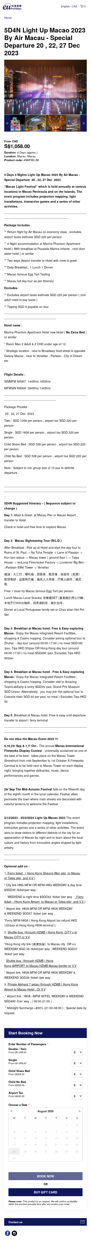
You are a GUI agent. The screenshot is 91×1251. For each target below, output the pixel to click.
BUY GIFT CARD (45, 1192)
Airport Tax (16, 1094)
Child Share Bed (19, 1072)
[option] (14, 123)
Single (17, 1061)
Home (7, 18)
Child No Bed (17, 1083)
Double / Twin (17, 1050)
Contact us (15, 1222)
